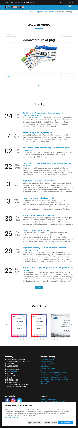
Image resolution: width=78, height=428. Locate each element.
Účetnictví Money (47, 360)
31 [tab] (32, 338)
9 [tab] (32, 335)
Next (72, 325)
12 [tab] (40, 335)
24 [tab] (12, 338)
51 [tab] (38, 340)
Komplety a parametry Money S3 (37, 133)
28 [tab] (23, 338)
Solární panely (45, 366)
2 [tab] (12, 335)
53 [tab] (43, 340)
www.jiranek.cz (12, 371)
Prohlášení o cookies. (12, 417)
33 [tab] (38, 338)
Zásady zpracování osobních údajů (53, 401)
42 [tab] (63, 338)
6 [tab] (23, 335)
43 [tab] (66, 338)
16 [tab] (52, 335)
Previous (6, 325)
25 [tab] (15, 338)
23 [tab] (9, 338)
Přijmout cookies (65, 423)
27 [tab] (20, 338)
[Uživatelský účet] (64, 2)
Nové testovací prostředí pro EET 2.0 (38, 198)
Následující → (67, 35)
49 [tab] (32, 340)
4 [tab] (18, 335)
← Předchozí (11, 35)
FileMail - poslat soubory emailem (53, 373)
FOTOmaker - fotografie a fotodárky (54, 379)
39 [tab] (55, 338)
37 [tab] (49, 338)
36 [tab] (46, 338)
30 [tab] (29, 338)
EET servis (44, 383)
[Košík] (72, 2)
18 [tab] (57, 335)
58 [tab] (57, 340)
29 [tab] (26, 338)
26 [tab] (18, 338)
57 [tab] (55, 340)
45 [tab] (20, 340)
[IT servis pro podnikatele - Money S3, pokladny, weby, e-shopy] (14, 7)
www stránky (49, 12)
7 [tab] (26, 335)
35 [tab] (43, 338)
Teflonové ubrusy (46, 362)
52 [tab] (40, 340)
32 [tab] (35, 338)
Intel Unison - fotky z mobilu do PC (53, 377)
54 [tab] (46, 340)
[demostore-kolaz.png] (39, 58)
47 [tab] (26, 340)
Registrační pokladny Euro (50, 364)
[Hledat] (61, 2)
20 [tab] (63, 335)
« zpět (39, 85)
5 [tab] (20, 335)
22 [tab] (69, 335)
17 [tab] (55, 335)
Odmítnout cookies (50, 423)
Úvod (31, 12)
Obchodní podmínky (48, 399)
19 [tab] (60, 335)
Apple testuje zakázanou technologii (39, 181)
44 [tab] (69, 338)
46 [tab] (23, 340)
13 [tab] (43, 335)
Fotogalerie (39, 12)
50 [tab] (35, 340)
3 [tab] (15, 335)
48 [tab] (29, 340)
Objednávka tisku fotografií (50, 375)
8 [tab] (29, 335)
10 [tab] (35, 335)
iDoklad (43, 370)
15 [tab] (49, 335)
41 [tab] (60, 338)
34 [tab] (40, 338)
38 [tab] (52, 338)
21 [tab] (66, 335)
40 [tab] (57, 338)
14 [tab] (46, 335)
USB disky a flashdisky (48, 368)
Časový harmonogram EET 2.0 (36, 230)
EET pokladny (45, 381)
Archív (39, 287)
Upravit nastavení (34, 423)
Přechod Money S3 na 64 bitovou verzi (39, 215)
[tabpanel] (39, 325)
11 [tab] (38, 335)
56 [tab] (52, 340)
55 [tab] (49, 340)
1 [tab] (9, 335)
